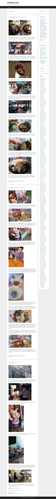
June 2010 (41, 193)
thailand (19, 181)
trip (22, 181)
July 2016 (41, 107)
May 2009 (41, 208)
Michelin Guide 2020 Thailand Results (43, 55)
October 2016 (42, 104)
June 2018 (41, 96)
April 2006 (41, 234)
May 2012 (41, 166)
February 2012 (42, 169)
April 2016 (41, 111)
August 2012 (42, 162)
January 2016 (42, 114)
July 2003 (41, 269)
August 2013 (42, 148)
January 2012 (42, 171)
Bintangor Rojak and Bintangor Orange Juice (43, 58)
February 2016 (42, 113)
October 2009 (42, 202)
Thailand (18, 180)
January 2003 (42, 276)
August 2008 (42, 219)
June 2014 (41, 137)
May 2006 (41, 233)
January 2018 (42, 99)
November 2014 (42, 131)
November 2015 (42, 117)
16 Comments (11, 182)
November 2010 (42, 187)
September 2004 (42, 253)
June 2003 (41, 270)
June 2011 (41, 179)
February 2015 (42, 127)
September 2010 (42, 189)
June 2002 (41, 284)
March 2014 (42, 140)
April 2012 (41, 167)
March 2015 (42, 126)
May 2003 (41, 271)
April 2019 (41, 84)
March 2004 (42, 260)
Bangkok (33, 402)
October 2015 (42, 118)
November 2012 (42, 159)
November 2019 (42, 78)
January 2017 (42, 100)
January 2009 (42, 213)
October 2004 (42, 251)
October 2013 (42, 146)
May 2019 (41, 83)
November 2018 (42, 90)
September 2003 (42, 267)
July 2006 (41, 230)
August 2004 (42, 254)
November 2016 (42, 103)
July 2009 (41, 206)
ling (11, 181)
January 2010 (42, 199)
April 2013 (41, 153)
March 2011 (42, 182)
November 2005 (42, 240)
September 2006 (42, 228)
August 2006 (42, 229)
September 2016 (42, 105)
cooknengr (41, 60)
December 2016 (42, 101)
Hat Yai (14, 180)
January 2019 (42, 87)
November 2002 (42, 278)
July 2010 (41, 192)
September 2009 (42, 203)
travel (21, 181)
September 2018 (42, 92)
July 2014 (41, 135)
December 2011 (42, 172)
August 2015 (42, 120)
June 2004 (41, 256)
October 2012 (42, 160)
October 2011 (42, 174)
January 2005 (42, 248)
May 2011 (41, 180)
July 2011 (41, 178)
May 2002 (41, 285)
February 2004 (42, 261)
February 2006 (42, 236)
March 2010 (42, 196)
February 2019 (42, 86)
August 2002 (42, 282)
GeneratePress (33, 497)
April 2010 (41, 195)
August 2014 (42, 134)
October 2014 (42, 132)
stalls (20, 356)
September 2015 (42, 119)
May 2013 (41, 152)
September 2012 (42, 161)
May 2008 (41, 222)
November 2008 (42, 215)
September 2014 (42, 133)
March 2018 (42, 98)
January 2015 (42, 128)
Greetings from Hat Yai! (15, 362)
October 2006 (42, 227)
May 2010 (41, 194)
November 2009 (42, 201)
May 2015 (41, 124)
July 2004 (41, 255)
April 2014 (41, 139)
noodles (14, 181)
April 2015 (41, 125)
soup (17, 181)
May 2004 (41, 257)
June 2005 (41, 242)
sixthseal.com (13, 2)
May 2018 (41, 97)
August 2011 (42, 176)
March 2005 (42, 246)
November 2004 (42, 250)
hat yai (10, 181)
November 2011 (42, 173)
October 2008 (42, 216)
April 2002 (41, 287)
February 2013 (42, 155)
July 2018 (41, 94)
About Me (9, 7)
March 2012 (42, 168)
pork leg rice (18, 356)
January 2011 (42, 185)
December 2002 (42, 277)
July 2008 (41, 220)
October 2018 (42, 91)
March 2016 (42, 112)
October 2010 (42, 188)
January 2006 (42, 237)
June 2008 (41, 221)
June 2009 (41, 207)
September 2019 (42, 79)
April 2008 (41, 223)
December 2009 (42, 200)
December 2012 (42, 158)
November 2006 (42, 226)
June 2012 (41, 165)
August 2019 (42, 80)
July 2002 (41, 283)
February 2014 (42, 141)
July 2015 (41, 121)
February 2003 (42, 275)
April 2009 (41, 209)
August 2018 (42, 93)
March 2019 (42, 85)
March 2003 (42, 274)
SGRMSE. (41, 51)
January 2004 (42, 262)
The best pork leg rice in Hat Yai (17, 187)
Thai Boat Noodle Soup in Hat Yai (17, 17)
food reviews (11, 356)
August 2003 (42, 268)
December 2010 (42, 186)
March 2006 (42, 235)
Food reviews (11, 180)
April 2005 (41, 244)
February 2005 (42, 247)
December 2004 (42, 249)
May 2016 (41, 110)
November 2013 (42, 145)
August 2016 (42, 106)
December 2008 (42, 214)
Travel (22, 180)
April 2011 (41, 181)
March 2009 (42, 210)
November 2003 (42, 264)
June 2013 (41, 151)
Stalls (16, 180)
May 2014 (41, 138)
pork (15, 181)
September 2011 (42, 175)
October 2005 (42, 241)
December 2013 (42, 144)
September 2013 (42, 147)
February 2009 (42, 212)
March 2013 (42, 154)
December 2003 (42, 263)
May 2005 (41, 243)
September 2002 (42, 281)
